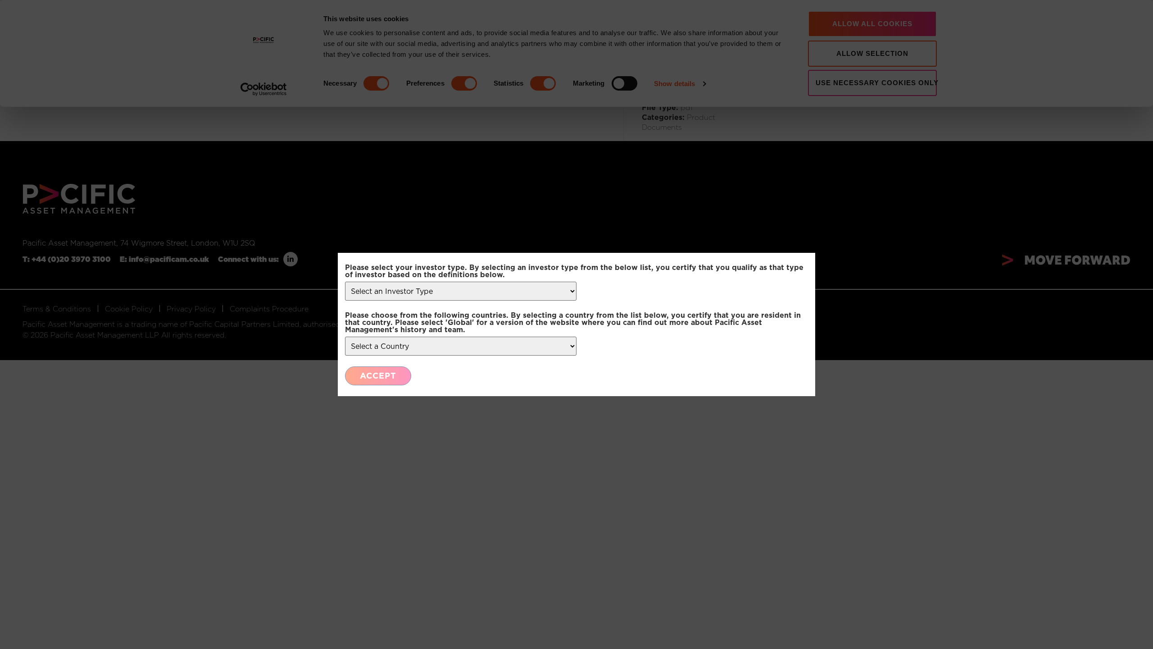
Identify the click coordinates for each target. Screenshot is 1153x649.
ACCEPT (378, 375)
